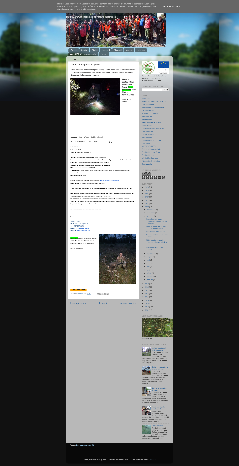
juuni (149, 263)
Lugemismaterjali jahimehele (153, 128)
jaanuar (150, 280)
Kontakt (104, 54)
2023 (147, 197)
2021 (147, 203)
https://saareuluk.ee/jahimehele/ (110, 180)
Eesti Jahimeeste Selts (151, 152)
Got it (179, 6)
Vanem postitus (128, 303)
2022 (147, 200)
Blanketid (117, 50)
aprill (149, 270)
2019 (147, 284)
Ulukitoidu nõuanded (150, 158)
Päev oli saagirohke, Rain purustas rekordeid (156, 227)
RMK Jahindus (147, 125)
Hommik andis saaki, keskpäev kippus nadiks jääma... (156, 221)
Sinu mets (146, 143)
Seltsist (84, 50)
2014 (147, 300)
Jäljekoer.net (147, 137)
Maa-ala (129, 50)
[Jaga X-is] (102, 294)
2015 (147, 297)
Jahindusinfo (147, 164)
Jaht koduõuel (157, 426)
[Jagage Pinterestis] (107, 294)
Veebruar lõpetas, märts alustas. (159, 408)
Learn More (168, 6)
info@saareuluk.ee (82, 228)
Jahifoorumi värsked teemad (153, 108)
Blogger (153, 460)
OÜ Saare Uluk (148, 110)
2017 (147, 290)
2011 (147, 310)
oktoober (150, 216)
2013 (147, 303)
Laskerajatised (147, 131)
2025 (147, 190)
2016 (147, 294)
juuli (148, 260)
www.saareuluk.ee (83, 231)
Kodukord (106, 50)
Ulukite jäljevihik (148, 134)
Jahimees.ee (147, 116)
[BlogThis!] (100, 294)
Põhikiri (94, 50)
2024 (147, 194)
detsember (151, 210)
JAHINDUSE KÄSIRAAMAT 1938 (155, 102)
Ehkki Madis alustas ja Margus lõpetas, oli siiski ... (156, 242)
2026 (147, 187)
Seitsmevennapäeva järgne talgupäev (160, 368)
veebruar (150, 276)
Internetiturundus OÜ (85, 445)
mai (148, 267)
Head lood (141, 50)
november (151, 213)
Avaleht (74, 50)
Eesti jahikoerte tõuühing (151, 140)
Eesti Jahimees (148, 155)
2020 (147, 207)
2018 (147, 287)
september (151, 254)
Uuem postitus (78, 303)
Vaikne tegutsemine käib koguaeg (160, 349)
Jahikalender (147, 119)
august (149, 257)
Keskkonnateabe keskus (151, 122)
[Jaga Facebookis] (105, 294)
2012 (147, 307)
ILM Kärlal (146, 99)
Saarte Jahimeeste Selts (151, 149)
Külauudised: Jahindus (151, 161)
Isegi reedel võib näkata (155, 232)
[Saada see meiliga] (98, 294)
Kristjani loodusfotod (150, 113)
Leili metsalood (148, 105)
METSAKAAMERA (149, 146)
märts (149, 273)
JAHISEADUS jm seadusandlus (83, 54)
